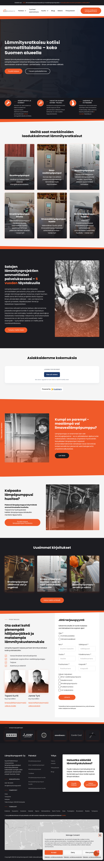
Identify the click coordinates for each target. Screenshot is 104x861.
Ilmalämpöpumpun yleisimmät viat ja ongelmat (18, 584)
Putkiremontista (67, 687)
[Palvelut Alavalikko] (25, 11)
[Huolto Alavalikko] (47, 11)
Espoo (37, 811)
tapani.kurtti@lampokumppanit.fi (15, 702)
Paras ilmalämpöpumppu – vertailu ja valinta (84, 584)
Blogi (53, 11)
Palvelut (21, 11)
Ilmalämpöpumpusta (69, 683)
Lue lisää (62, 455)
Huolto (43, 11)
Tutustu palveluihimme (38, 71)
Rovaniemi (79, 811)
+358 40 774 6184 (10, 706)
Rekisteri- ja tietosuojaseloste (54, 857)
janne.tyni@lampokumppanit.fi (38, 702)
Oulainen (23, 811)
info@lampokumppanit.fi (13, 785)
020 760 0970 (9, 783)
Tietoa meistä (53, 762)
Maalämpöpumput (84, 170)
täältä (64, 815)
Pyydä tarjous (13, 71)
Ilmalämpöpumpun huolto (19, 215)
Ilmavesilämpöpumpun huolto (53, 220)
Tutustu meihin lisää (16, 330)
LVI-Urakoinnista (67, 690)
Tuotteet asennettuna (34, 10)
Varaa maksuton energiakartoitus (91, 11)
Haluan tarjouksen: (65, 674)
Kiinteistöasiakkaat (68, 639)
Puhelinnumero (85, 654)
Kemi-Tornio (56, 811)
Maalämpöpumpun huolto (84, 215)
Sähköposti (83, 644)
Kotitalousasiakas (68, 636)
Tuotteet (31, 773)
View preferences (92, 852)
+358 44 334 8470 (34, 706)
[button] (100, 835)
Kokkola (7, 811)
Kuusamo (15, 811)
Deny (73, 852)
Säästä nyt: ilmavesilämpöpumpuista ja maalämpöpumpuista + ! (52, 3)
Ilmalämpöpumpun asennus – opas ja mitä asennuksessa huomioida (50, 583)
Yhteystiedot (70, 11)
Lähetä (67, 697)
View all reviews (52, 374)
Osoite (61, 654)
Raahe (87, 811)
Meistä (60, 11)
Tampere (95, 811)
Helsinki (30, 811)
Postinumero (63, 664)
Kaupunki (83, 664)
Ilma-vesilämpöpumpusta (71, 677)
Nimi (60, 644)
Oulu (63, 811)
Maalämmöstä (66, 680)
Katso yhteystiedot (91, 784)
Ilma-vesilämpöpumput (52, 171)
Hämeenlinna (45, 811)
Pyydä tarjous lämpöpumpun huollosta (22, 522)
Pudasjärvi (70, 811)
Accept (53, 852)
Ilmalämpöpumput (19, 175)
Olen (60, 633)
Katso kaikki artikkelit (52, 600)
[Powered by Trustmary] (52, 389)
